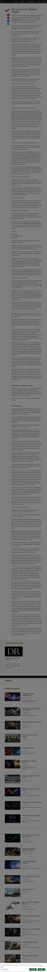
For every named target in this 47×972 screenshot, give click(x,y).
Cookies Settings (5, 969)
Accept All (33, 969)
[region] (23, 967)
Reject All (41, 969)
